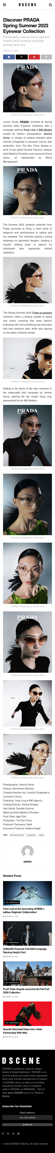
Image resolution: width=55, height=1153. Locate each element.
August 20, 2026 (11, 957)
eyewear (31, 834)
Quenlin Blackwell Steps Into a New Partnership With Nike (22, 1030)
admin (28, 861)
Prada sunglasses (42, 312)
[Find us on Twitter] (8, 1133)
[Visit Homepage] (27, 5)
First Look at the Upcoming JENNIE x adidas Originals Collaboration (23, 910)
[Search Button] (50, 4)
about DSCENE (15, 1092)
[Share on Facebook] (9, 57)
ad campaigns (17, 834)
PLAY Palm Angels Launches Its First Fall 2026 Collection (26, 990)
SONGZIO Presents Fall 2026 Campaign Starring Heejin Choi (25, 950)
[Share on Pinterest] (34, 57)
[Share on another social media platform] (46, 57)
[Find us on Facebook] (3, 1133)
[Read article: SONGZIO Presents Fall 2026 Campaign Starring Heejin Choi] (27, 933)
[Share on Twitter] (22, 57)
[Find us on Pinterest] (18, 1133)
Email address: (27, 1112)
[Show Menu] (4, 4)
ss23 (41, 834)
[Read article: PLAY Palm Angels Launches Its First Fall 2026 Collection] (27, 973)
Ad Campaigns (12, 902)
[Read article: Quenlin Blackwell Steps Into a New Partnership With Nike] (27, 1013)
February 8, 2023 (10, 50)
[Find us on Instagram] (13, 1133)
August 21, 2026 (11, 916)
